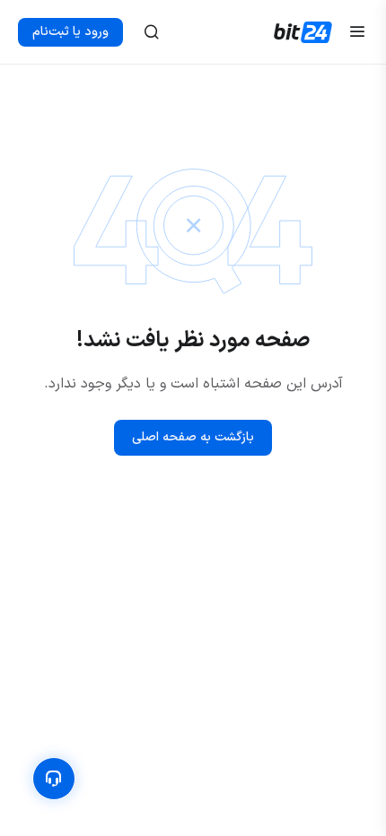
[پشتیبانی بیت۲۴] (53, 778)
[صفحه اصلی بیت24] (303, 32)
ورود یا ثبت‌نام (70, 32)
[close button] (152, 32)
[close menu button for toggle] (357, 32)
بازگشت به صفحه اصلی (193, 437)
